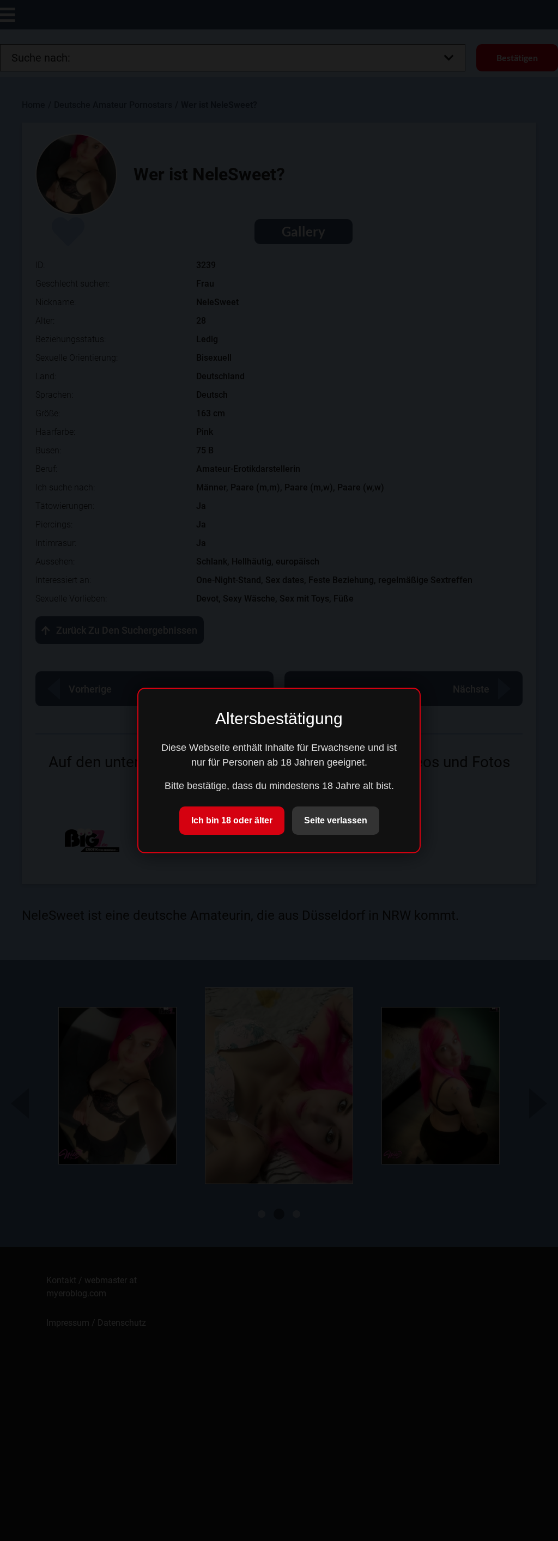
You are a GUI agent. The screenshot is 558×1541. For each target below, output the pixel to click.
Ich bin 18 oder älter (231, 820)
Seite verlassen (335, 820)
